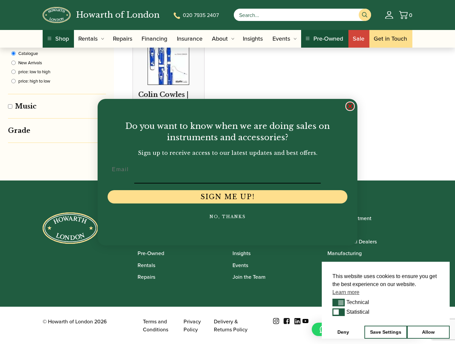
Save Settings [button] (385, 332)
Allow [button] (428, 332)
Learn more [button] (345, 292)
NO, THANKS (228, 216)
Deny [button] (343, 332)
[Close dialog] (350, 106)
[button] (338, 302)
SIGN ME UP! (228, 197)
